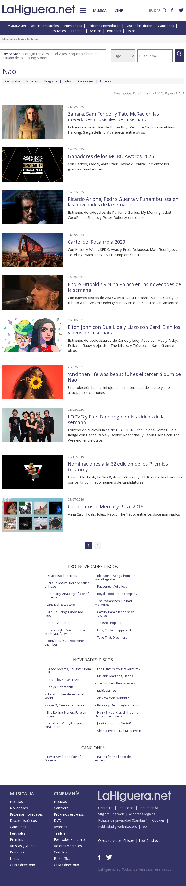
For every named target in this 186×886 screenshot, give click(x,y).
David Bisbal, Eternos (62, 575)
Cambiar (139, 820)
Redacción (125, 807)
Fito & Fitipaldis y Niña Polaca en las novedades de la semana (124, 287)
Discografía (12, 81)
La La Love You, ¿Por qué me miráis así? (66, 725)
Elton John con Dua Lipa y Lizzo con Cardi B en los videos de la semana (124, 330)
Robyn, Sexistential (60, 687)
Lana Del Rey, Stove (61, 604)
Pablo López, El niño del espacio (113, 758)
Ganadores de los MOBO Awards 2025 (111, 156)
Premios (77, 30)
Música (100, 10)
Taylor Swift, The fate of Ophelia (63, 758)
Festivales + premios (70, 839)
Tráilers (60, 833)
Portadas (114, 30)
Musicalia (8, 39)
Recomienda (148, 807)
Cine (119, 10)
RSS (145, 826)
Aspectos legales (142, 814)
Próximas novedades (103, 25)
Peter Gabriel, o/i (59, 623)
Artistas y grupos (23, 845)
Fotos (68, 81)
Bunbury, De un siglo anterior (118, 705)
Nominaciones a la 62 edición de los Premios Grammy (118, 466)
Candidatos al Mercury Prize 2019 (105, 506)
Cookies (158, 820)
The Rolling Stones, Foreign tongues (65, 714)
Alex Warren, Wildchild (113, 698)
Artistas (95, 30)
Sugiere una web (111, 814)
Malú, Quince (106, 690)
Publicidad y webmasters (117, 826)
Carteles (60, 852)
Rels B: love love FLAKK (63, 679)
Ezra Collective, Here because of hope (67, 585)
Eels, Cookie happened (114, 630)
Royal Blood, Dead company (117, 593)
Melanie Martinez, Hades (115, 676)
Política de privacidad (114, 820)
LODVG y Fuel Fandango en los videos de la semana (116, 419)
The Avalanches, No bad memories (113, 603)
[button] (83, 10)
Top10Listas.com (152, 840)
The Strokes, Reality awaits (116, 683)
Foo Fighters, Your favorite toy (118, 669)
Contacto (105, 807)
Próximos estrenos (69, 814)
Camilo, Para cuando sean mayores (114, 614)
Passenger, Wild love (112, 586)
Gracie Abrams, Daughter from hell (68, 671)
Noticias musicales (44, 25)
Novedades (73, 25)
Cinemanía (67, 794)
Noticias (16, 801)
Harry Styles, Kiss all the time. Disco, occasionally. (117, 714)
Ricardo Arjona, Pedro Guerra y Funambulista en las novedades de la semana (123, 202)
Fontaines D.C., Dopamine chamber (64, 643)
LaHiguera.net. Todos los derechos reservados (134, 869)
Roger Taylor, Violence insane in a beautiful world (67, 632)
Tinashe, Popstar (109, 623)
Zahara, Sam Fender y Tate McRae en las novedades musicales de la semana (113, 117)
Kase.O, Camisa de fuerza (65, 705)
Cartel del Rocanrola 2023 (96, 242)
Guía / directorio (22, 864)
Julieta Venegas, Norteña (115, 723)
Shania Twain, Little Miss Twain (119, 730)
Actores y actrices (68, 845)
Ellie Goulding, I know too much (64, 614)
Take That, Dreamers (112, 637)
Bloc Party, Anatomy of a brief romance (67, 595)
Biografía (50, 81)
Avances (60, 827)
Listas (131, 30)
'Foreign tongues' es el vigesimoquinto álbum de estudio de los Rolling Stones (50, 55)
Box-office (62, 858)
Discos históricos (139, 25)
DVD (57, 820)
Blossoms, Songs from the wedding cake (115, 577)
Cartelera (61, 808)
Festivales (58, 30)
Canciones (166, 25)
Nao (21, 39)
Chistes (129, 840)
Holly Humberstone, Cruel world (64, 696)
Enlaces (105, 81)
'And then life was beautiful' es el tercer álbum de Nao (124, 377)
